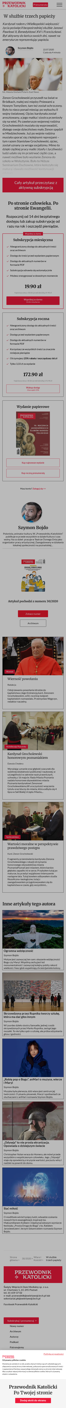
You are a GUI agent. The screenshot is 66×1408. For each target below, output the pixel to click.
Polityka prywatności (54, 1354)
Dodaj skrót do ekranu (33, 1400)
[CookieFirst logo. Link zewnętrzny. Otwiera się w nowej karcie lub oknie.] (8, 1357)
